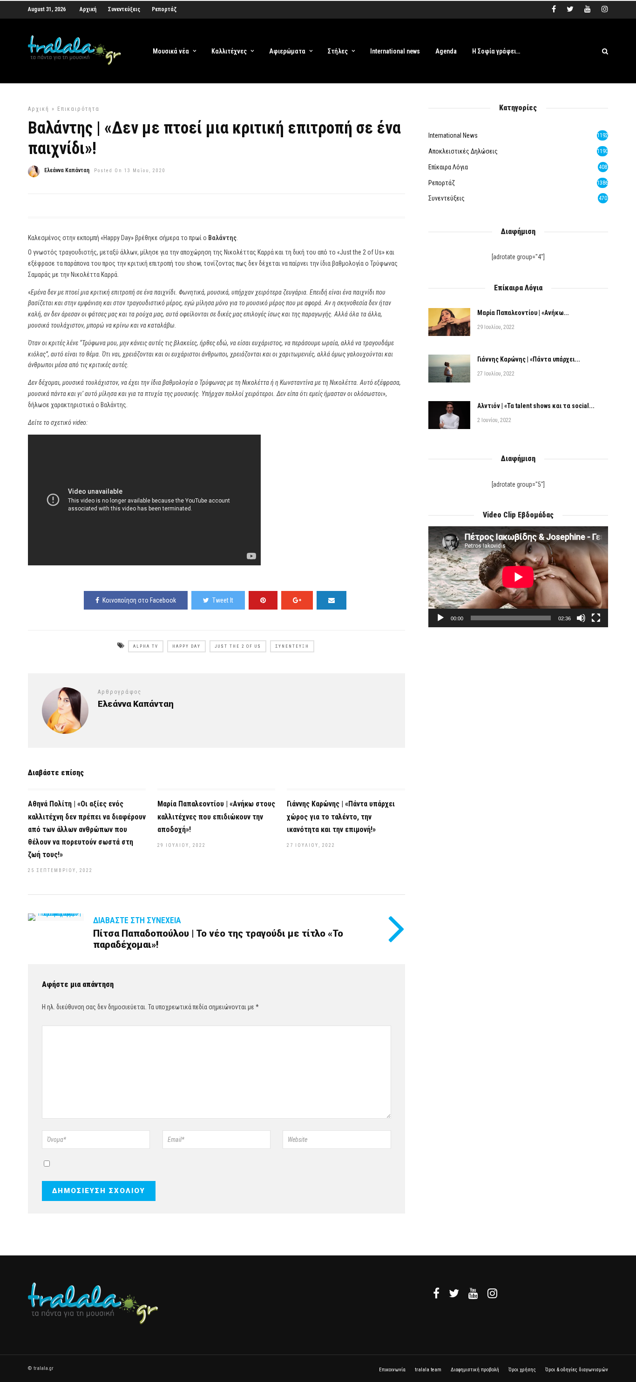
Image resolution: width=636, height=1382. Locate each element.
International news (395, 51)
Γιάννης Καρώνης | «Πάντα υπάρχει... (528, 359)
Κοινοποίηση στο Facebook (139, 600)
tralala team (428, 1370)
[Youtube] (587, 9)
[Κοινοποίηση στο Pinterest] (263, 600)
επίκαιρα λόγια (448, 167)
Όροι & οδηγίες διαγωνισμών (576, 1370)
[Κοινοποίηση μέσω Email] (331, 600)
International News (453, 135)
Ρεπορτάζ (164, 9)
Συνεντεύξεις (124, 9)
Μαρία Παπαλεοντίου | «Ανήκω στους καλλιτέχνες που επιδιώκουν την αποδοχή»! (216, 816)
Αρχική (88, 9)
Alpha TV (145, 646)
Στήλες (338, 51)
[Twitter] (454, 1293)
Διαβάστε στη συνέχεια (137, 920)
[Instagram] (605, 9)
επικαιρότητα (78, 109)
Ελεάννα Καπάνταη (66, 170)
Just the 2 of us (238, 646)
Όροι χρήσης (522, 1370)
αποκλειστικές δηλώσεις (463, 151)
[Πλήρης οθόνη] (596, 618)
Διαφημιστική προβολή (475, 1370)
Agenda (446, 51)
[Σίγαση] (581, 618)
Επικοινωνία (392, 1370)
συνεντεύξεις (446, 198)
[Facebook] (436, 1293)
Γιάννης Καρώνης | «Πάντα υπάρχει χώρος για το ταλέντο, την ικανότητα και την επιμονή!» (341, 816)
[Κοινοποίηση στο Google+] (297, 600)
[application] (518, 576)
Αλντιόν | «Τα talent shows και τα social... (536, 405)
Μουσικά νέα (171, 51)
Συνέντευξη (292, 646)
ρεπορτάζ (441, 183)
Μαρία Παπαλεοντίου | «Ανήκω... (523, 312)
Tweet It (222, 600)
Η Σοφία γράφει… (496, 51)
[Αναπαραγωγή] (440, 618)
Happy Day (186, 646)
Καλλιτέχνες (229, 51)
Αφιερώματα (287, 51)
